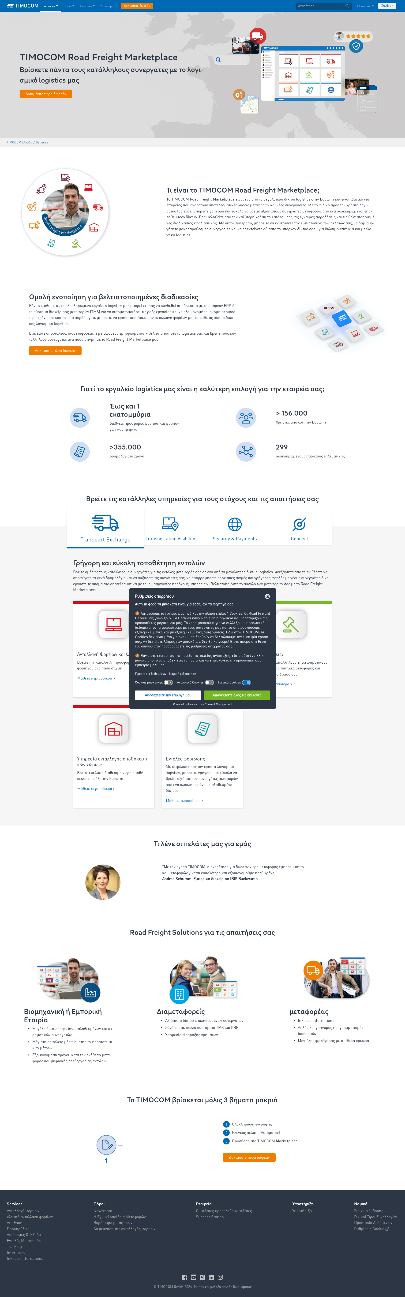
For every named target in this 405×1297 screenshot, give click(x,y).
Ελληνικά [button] (364, 6)
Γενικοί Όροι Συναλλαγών (375, 1217)
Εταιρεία (86, 6)
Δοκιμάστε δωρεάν (137, 5)
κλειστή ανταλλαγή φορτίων (30, 1217)
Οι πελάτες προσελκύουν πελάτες (224, 1211)
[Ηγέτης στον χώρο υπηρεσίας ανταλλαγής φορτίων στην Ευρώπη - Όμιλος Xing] (203, 1277)
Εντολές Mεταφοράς (24, 1241)
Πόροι (68, 6)
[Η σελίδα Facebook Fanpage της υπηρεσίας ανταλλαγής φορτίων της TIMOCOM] (185, 1277)
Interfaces (16, 1253)
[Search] (347, 6)
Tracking (14, 1247)
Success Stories (210, 1217)
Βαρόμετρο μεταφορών (113, 1223)
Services (49, 6)
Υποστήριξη (108, 6)
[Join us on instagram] (220, 1277)
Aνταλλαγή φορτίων (23, 1211)
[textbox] (324, 6)
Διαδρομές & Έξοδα (24, 1235)
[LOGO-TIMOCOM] (22, 6)
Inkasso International (26, 1259)
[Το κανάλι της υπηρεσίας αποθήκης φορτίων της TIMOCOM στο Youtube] (194, 1277)
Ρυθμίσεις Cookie (369, 1229)
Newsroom (103, 1211)
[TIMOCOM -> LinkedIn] (212, 1277)
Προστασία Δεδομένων (373, 1223)
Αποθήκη (14, 1223)
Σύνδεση (387, 5)
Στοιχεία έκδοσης (368, 1211)
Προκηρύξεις (18, 1229)
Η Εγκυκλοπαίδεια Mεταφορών (120, 1217)
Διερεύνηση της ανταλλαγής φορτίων (124, 1229)
